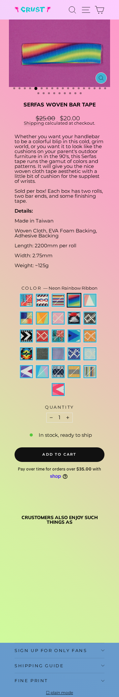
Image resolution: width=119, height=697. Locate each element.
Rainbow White (58, 300)
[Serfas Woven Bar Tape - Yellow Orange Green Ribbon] (25, 596)
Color (59, 288)
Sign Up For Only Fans (51, 650)
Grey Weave (42, 353)
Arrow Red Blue (42, 300)
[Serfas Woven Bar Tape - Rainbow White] (33, 590)
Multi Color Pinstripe (90, 371)
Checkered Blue (74, 353)
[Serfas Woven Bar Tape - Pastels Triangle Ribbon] (25, 615)
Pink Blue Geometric (26, 300)
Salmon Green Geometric (58, 336)
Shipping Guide (39, 665)
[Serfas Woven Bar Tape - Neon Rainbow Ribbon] (41, 590)
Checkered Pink (58, 318)
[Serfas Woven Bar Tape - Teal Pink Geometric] (18, 596)
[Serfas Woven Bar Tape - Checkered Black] (48, 596)
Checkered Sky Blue (90, 353)
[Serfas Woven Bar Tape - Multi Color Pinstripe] (48, 615)
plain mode (62, 693)
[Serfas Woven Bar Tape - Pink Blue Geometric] (18, 590)
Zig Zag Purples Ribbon (26, 371)
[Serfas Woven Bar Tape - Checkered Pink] (33, 596)
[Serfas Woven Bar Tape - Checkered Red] (25, 602)
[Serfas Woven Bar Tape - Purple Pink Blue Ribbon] (48, 590)
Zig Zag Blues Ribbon (74, 336)
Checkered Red (42, 336)
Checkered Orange (90, 336)
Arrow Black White (26, 336)
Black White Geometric (74, 318)
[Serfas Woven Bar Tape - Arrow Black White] (18, 602)
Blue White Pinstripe (58, 353)
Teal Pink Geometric (26, 318)
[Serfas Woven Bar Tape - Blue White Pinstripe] (33, 609)
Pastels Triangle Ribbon (42, 371)
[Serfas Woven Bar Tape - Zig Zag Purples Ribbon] (18, 615)
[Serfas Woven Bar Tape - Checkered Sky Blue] (48, 609)
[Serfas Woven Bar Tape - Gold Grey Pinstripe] (41, 615)
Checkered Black (90, 318)
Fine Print (31, 680)
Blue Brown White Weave (58, 371)
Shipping (34, 123)
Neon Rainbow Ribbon (74, 300)
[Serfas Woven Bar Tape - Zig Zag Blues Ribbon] (41, 602)
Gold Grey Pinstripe (74, 371)
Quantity (59, 407)
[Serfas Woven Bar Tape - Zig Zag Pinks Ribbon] (18, 621)
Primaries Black (26, 353)
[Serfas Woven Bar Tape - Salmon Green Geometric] (33, 602)
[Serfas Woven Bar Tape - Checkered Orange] (48, 602)
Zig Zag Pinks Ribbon (58, 389)
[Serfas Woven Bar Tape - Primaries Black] (18, 609)
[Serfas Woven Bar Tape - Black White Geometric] (41, 596)
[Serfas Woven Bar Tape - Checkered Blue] (41, 609)
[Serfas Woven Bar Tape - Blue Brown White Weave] (33, 615)
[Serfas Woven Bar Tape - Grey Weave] (25, 609)
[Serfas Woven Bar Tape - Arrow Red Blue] (25, 590)
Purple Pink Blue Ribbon (90, 300)
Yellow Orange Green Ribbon (42, 318)
